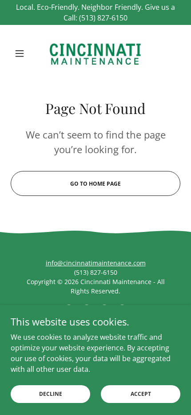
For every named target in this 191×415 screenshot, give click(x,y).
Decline (50, 394)
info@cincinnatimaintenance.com (96, 263)
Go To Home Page (95, 183)
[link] (95, 53)
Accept (141, 394)
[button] (23, 53)
